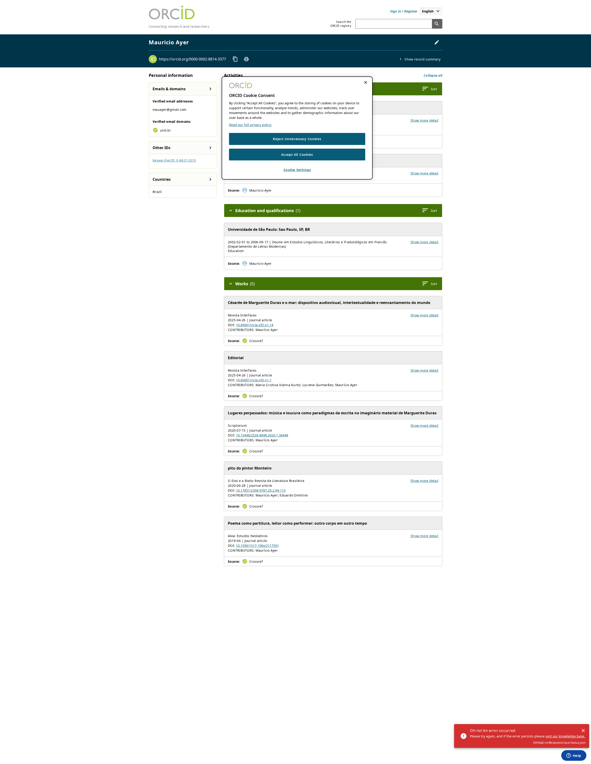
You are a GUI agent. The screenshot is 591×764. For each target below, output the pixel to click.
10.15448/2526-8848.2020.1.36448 (262, 435)
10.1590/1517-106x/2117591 (257, 545)
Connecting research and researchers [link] (179, 26)
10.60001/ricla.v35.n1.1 (253, 380)
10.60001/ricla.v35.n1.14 (254, 325)
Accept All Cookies (297, 154)
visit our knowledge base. (565, 736)
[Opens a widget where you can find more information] (573, 756)
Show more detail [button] (424, 120)
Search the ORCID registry (340, 24)
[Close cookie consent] (366, 82)
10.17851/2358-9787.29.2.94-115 (261, 490)
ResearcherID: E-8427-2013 (174, 160)
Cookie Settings (297, 170)
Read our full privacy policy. (250, 125)
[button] (433, 75)
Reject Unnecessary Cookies (297, 139)
